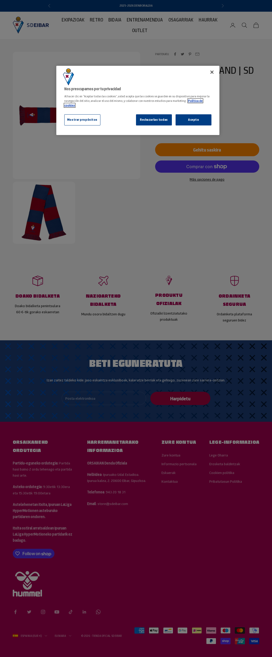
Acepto (193, 119)
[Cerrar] (212, 72)
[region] (137, 100)
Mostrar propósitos (82, 119)
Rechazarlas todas (154, 119)
